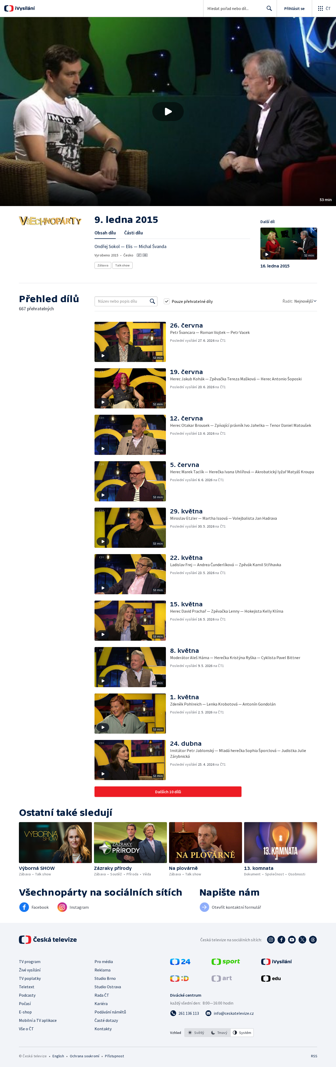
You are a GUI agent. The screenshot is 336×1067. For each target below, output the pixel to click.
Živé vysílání (29, 970)
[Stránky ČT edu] (271, 980)
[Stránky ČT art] (222, 980)
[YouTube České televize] (292, 939)
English (58, 1056)
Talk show (122, 265)
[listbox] (219, 1032)
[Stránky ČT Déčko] (179, 980)
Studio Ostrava (107, 986)
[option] (196, 1033)
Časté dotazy (106, 1020)
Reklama (102, 970)
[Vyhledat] (152, 301)
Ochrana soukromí (84, 1056)
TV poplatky (30, 978)
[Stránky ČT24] (180, 963)
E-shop (25, 1012)
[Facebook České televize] (281, 939)
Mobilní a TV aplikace (38, 1020)
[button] (168, 111)
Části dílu (133, 233)
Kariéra (101, 1003)
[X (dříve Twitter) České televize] (302, 939)
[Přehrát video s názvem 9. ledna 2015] (168, 111)
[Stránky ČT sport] (226, 963)
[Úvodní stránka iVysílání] (24, 8)
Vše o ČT (26, 1028)
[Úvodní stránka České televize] (48, 939)
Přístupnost (114, 1056)
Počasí (25, 1003)
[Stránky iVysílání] (276, 963)
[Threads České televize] (313, 939)
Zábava (102, 265)
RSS (314, 1056)
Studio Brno (105, 978)
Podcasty (27, 995)
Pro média (103, 961)
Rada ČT (101, 995)
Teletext (26, 986)
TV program (29, 961)
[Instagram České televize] (271, 939)
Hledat (269, 8)
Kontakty (103, 1028)
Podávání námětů (110, 1012)
